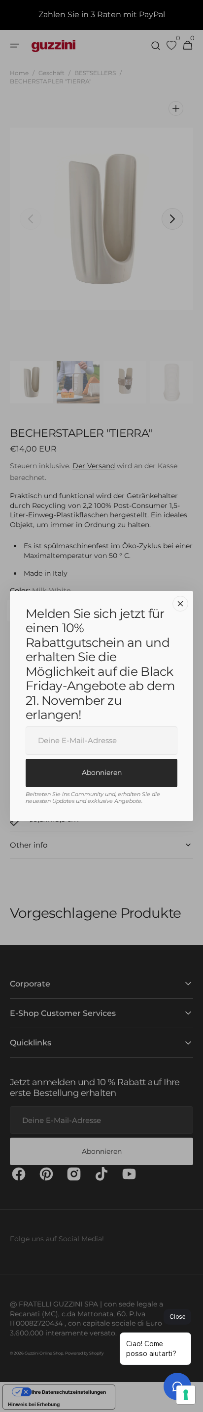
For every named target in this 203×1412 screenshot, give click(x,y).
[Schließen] (180, 604)
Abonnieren (102, 772)
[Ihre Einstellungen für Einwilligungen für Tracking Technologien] (185, 1394)
